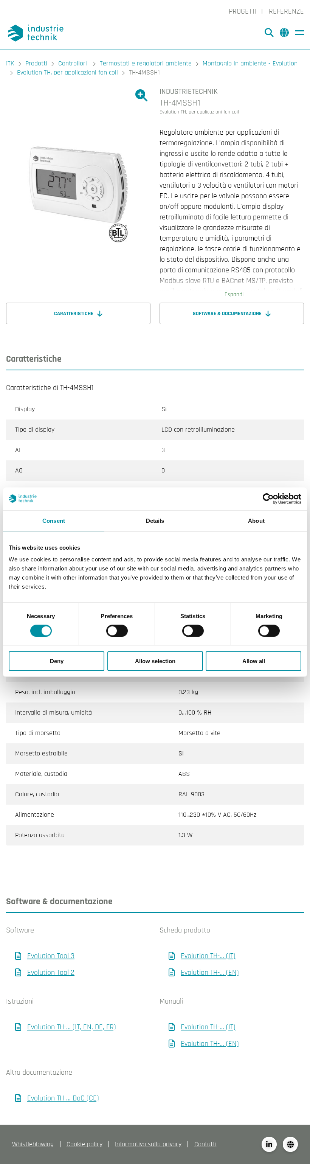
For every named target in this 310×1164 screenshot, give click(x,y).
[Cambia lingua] (290, 1144)
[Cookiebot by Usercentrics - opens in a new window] (268, 498)
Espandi (234, 294)
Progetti (243, 11)
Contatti (205, 1144)
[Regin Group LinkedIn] (269, 1144)
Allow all (253, 661)
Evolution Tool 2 (50, 973)
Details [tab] (155, 520)
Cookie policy (84, 1144)
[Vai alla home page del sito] (37, 33)
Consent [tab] (53, 520)
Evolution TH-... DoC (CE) (63, 1098)
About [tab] (256, 520)
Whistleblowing (33, 1144)
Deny (57, 661)
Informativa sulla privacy (148, 1144)
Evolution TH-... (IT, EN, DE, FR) (71, 1027)
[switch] (117, 631)
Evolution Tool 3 (50, 956)
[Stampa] (297, 116)
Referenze (286, 11)
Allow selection (155, 661)
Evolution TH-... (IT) (208, 956)
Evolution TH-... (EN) (210, 973)
